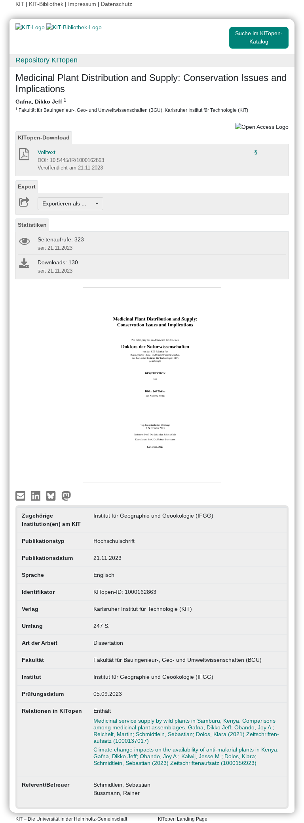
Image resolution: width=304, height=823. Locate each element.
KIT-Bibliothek (47, 4)
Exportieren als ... (68, 203)
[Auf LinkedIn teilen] (36, 495)
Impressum (82, 4)
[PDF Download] (23, 156)
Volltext (46, 152)
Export (27, 186)
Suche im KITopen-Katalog (259, 37)
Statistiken (32, 225)
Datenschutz (116, 4)
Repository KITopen (46, 60)
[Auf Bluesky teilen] (53, 495)
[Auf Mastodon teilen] (66, 495)
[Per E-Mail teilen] (21, 495)
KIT (19, 4)
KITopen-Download (44, 137)
